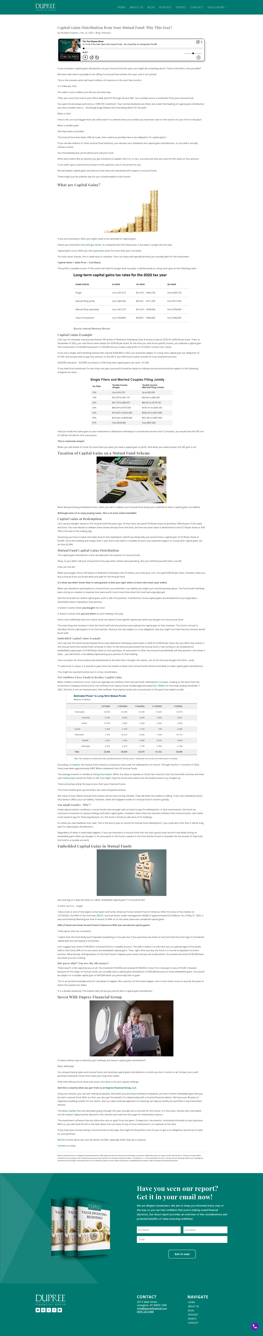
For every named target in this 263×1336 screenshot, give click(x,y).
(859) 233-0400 (145, 1311)
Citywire (75, 764)
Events (181, 7)
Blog (151, 7)
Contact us (63, 1145)
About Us (136, 7)
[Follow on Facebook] (54, 1310)
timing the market (102, 774)
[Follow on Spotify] (60, 1310)
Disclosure (216, 7)
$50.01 (100, 915)
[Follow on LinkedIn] (43, 1310)
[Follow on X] (49, 1310)
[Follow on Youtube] (38, 1310)
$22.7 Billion (158, 685)
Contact (196, 7)
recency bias (69, 777)
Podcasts (106, 32)
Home (121, 7)
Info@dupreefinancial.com (152, 1308)
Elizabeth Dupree (69, 32)
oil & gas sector (93, 244)
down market (69, 1110)
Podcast (165, 7)
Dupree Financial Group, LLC (121, 1087)
